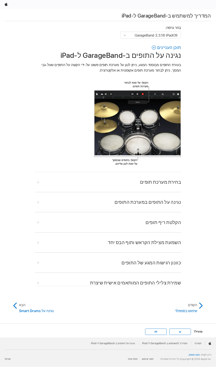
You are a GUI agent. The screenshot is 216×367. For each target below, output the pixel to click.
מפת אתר (133, 358)
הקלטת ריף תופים (163, 222)
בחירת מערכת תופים (160, 182)
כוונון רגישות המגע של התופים (151, 262)
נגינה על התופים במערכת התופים (148, 202)
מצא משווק (194, 354)
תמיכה (197, 343)
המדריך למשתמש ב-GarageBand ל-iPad (166, 16)
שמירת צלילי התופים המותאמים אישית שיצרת (135, 282)
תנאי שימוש (148, 358)
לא (156, 331)
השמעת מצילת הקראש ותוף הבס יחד (144, 242)
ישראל (8, 358)
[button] (166, 47)
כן (180, 331)
